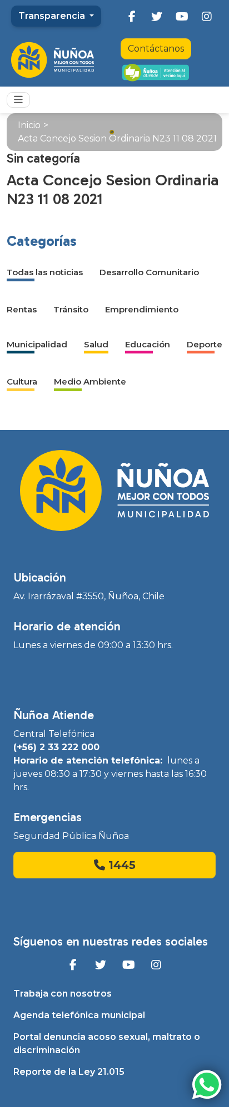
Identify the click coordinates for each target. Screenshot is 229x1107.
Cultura (22, 381)
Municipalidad (37, 344)
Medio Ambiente (90, 381)
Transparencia (52, 16)
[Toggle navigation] (18, 100)
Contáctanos (156, 48)
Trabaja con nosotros (62, 993)
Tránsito (70, 309)
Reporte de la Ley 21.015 (69, 1071)
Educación (147, 344)
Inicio (29, 125)
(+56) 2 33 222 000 (56, 747)
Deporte (204, 344)
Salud (96, 344)
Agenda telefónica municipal (79, 1015)
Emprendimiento (141, 309)
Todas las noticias (45, 272)
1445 (120, 865)
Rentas (22, 309)
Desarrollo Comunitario (149, 272)
